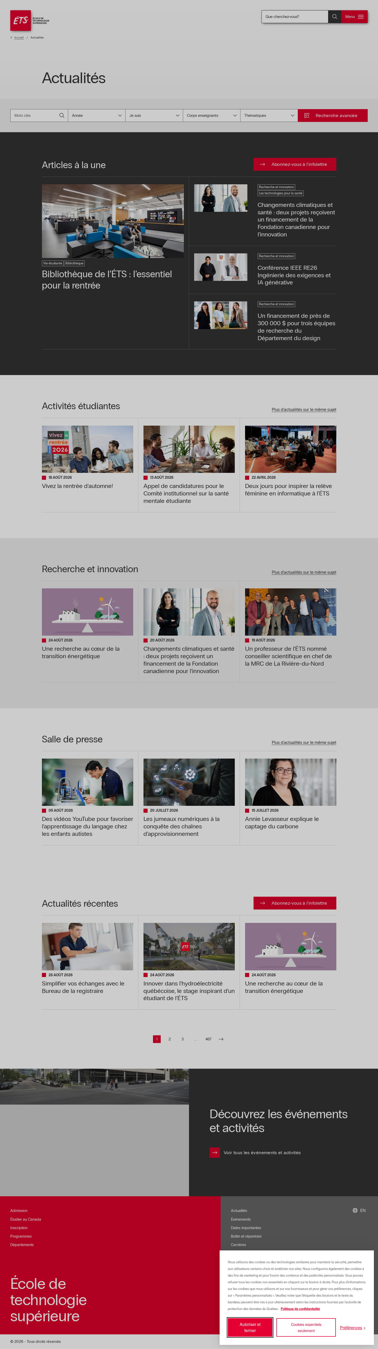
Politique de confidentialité (300, 1309)
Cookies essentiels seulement (306, 1327)
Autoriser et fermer (250, 1327)
